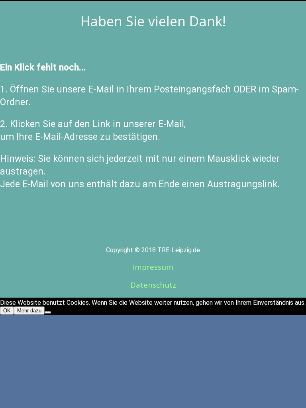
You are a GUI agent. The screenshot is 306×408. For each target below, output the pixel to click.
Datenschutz (153, 285)
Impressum (153, 267)
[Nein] (48, 312)
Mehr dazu (29, 311)
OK (7, 311)
